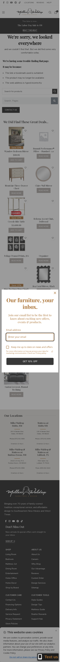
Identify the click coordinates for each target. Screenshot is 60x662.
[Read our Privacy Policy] (52, 351)
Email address (13, 329)
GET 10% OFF (30, 361)
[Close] (55, 293)
